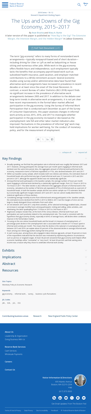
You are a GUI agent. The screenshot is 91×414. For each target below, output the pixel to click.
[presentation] (13, 4)
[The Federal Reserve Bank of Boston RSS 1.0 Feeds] (53, 398)
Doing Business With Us (15, 339)
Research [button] (37, 316)
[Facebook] (77, 398)
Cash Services (11, 350)
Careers (8, 361)
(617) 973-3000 (65, 391)
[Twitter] (71, 398)
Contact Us (10, 369)
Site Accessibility (42, 410)
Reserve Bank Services (15, 347)
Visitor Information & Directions (57, 377)
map (70, 387)
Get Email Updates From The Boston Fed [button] (69, 403)
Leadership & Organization (16, 336)
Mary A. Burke (55, 32)
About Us (9, 332)
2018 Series (42, 12)
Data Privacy (28, 410)
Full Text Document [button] (47, 48)
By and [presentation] (45, 32)
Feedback (54, 410)
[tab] (45, 204)
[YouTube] (65, 398)
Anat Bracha (38, 32)
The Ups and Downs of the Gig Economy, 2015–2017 (45, 24)
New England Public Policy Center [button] (63, 316)
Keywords (6, 291)
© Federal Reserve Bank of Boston (73, 410)
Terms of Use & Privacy (13, 410)
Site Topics (6, 281)
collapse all (67, 152)
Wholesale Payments (13, 354)
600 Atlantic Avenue (63, 382)
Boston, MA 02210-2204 (61, 384)
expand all (82, 152)
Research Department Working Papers (45, 15)
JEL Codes (6, 300)
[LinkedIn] (59, 398)
